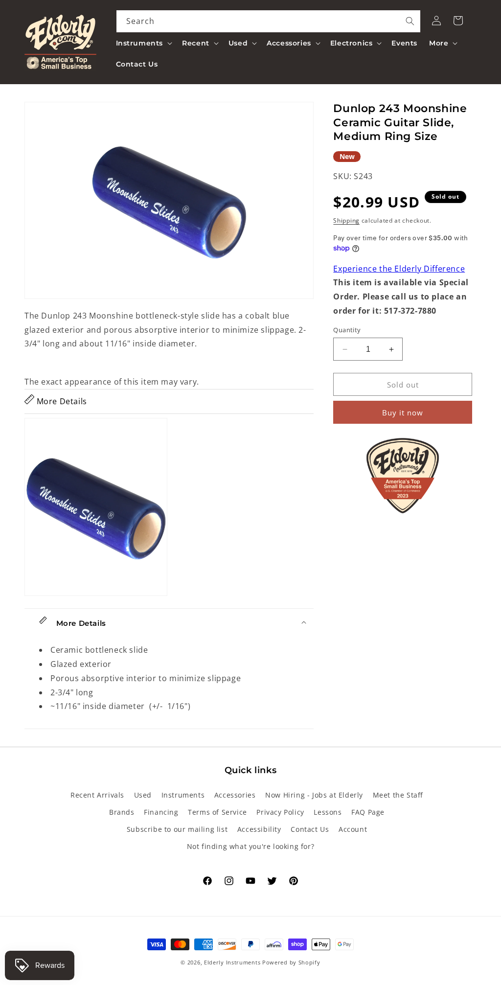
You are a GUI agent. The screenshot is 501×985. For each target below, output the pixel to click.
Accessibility (259, 829)
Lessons (328, 812)
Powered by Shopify (291, 962)
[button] (143, 43)
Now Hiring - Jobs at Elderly (314, 795)
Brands (122, 812)
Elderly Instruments (232, 962)
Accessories (235, 795)
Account (353, 829)
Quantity (347, 329)
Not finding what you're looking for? (251, 846)
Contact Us (310, 829)
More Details (60, 401)
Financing (161, 812)
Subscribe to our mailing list (177, 829)
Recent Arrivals (97, 795)
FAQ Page (368, 812)
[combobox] (268, 21)
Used (143, 795)
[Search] (410, 21)
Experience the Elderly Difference (399, 268)
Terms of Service (217, 812)
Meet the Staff (398, 795)
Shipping (346, 220)
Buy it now (402, 412)
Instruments (183, 795)
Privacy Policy (280, 812)
